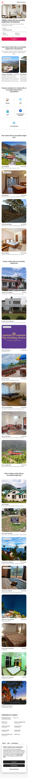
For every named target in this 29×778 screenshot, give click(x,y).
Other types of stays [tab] (6, 717)
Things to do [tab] (16, 717)
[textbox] (8, 35)
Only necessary (14, 765)
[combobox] (14, 30)
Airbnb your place (21, 2)
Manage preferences (14, 769)
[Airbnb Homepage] (3, 2)
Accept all (14, 762)
